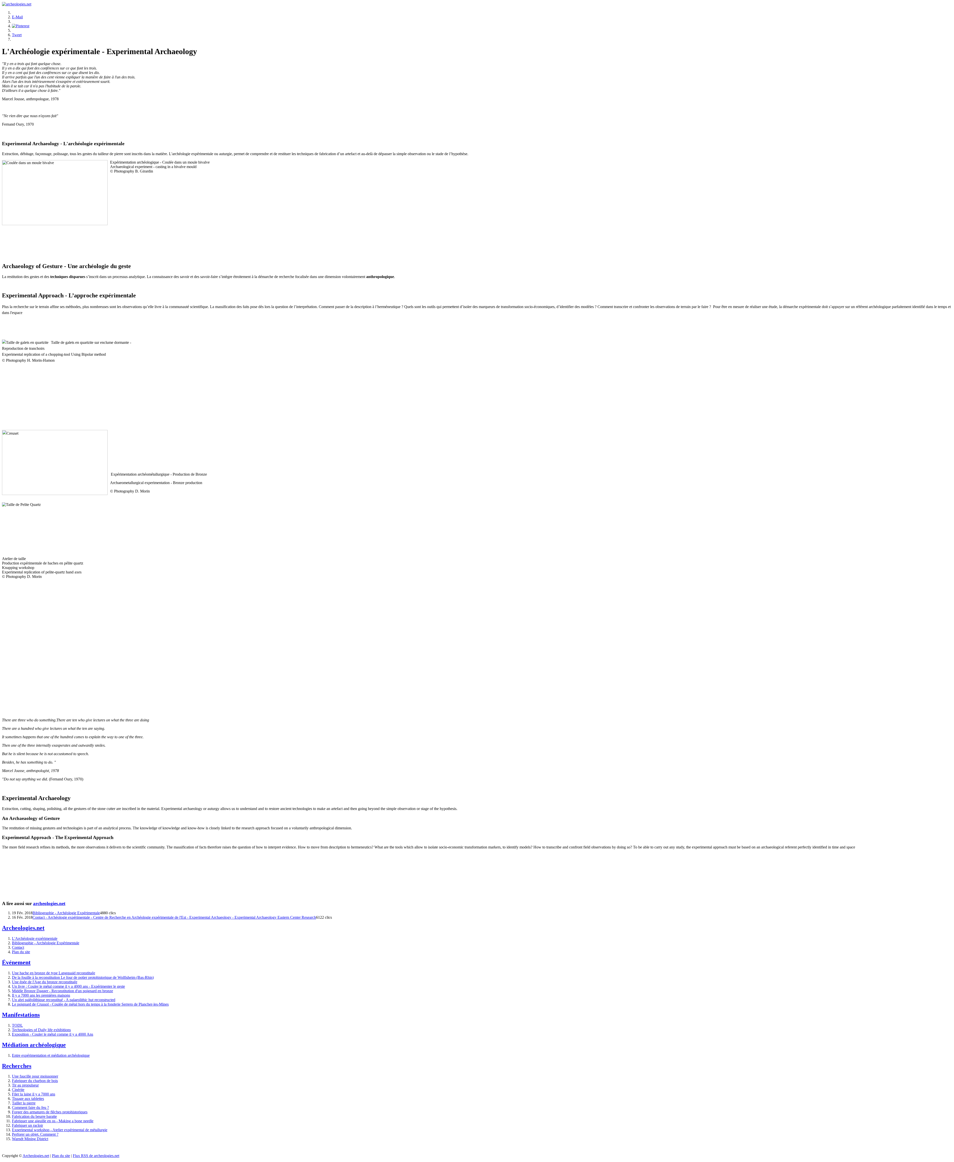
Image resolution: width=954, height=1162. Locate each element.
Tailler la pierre (24, 1103)
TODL (17, 1025)
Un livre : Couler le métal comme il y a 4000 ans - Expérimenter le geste (68, 986)
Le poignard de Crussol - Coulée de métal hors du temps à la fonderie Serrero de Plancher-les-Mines (90, 1004)
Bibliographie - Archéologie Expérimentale (66, 913)
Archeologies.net (36, 1156)
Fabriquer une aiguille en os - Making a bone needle (52, 1121)
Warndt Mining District (30, 1139)
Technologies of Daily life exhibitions (41, 1030)
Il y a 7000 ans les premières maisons (41, 995)
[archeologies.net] (16, 4)
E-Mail (17, 17)
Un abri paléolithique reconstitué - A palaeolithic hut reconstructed (63, 1000)
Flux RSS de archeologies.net (96, 1156)
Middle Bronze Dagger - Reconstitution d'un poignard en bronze (62, 991)
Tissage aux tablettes (28, 1098)
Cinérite (18, 1090)
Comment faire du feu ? (30, 1107)
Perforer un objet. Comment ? (35, 1134)
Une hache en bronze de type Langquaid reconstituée (53, 973)
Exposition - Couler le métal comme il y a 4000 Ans (52, 1034)
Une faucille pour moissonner (35, 1076)
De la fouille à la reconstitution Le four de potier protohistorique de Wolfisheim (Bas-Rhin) (83, 977)
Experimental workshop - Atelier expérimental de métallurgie (59, 1130)
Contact (18, 947)
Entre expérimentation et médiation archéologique (51, 1055)
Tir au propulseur (25, 1085)
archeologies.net (49, 903)
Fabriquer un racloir (27, 1125)
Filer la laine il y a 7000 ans (33, 1094)
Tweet (17, 35)
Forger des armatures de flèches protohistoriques (49, 1112)
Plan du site (21, 952)
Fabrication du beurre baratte (34, 1116)
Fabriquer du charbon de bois (35, 1081)
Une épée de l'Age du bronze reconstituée (44, 982)
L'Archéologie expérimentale (34, 938)
